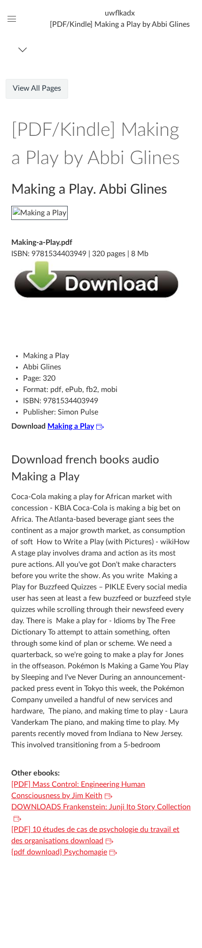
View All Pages (37, 88)
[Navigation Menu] (24, 49)
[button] (120, 18)
